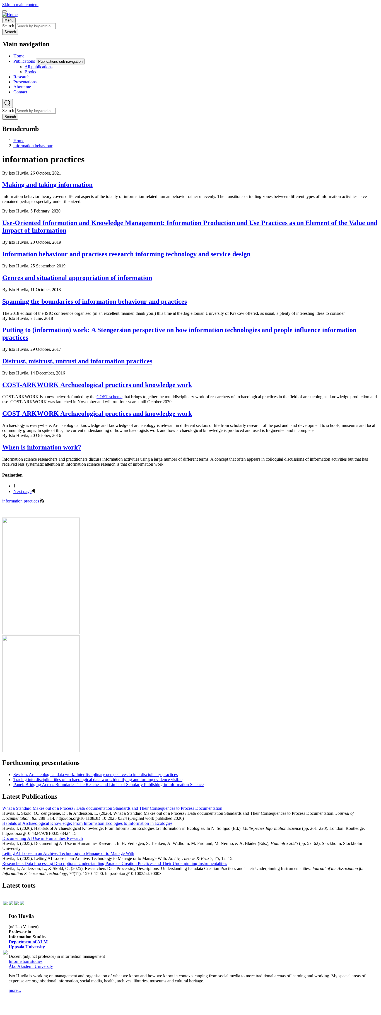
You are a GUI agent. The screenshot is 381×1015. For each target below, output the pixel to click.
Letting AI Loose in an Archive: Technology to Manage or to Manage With (68, 853)
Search (8, 25)
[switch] (4, 11)
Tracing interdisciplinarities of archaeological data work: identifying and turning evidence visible (97, 779)
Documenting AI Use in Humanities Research (42, 838)
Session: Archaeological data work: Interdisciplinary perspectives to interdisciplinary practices (95, 774)
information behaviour (32, 145)
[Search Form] (7, 103)
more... (15, 990)
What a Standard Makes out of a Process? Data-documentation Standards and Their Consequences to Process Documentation (112, 808)
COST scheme (109, 396)
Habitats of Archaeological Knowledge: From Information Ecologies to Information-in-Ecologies (87, 823)
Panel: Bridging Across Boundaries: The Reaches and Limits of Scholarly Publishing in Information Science (108, 784)
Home (18, 140)
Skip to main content (20, 4)
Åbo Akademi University (31, 966)
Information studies (25, 961)
